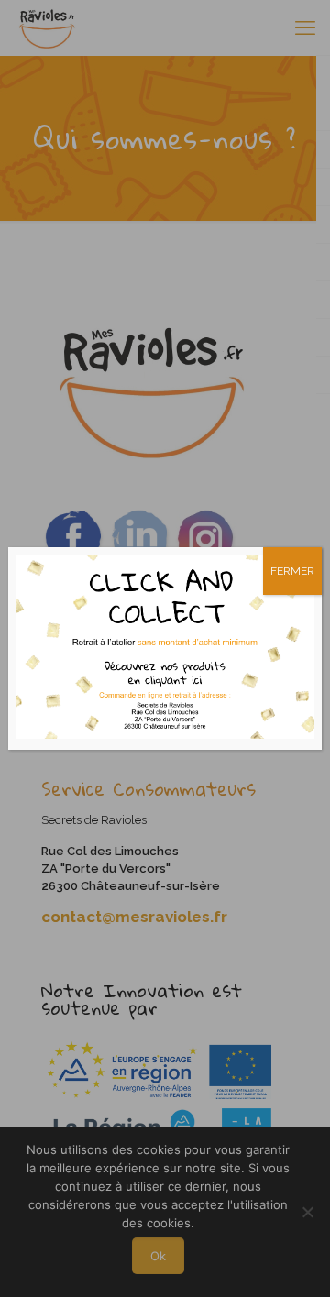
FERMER (292, 571)
